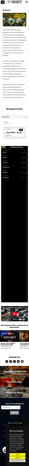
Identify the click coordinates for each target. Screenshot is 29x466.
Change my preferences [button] (17, 460)
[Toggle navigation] (3, 2)
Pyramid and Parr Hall (6, 346)
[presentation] (2, 336)
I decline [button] (17, 457)
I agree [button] (17, 454)
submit (14, 413)
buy (21, 130)
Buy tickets (23, 152)
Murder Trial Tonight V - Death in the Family (8, 344)
